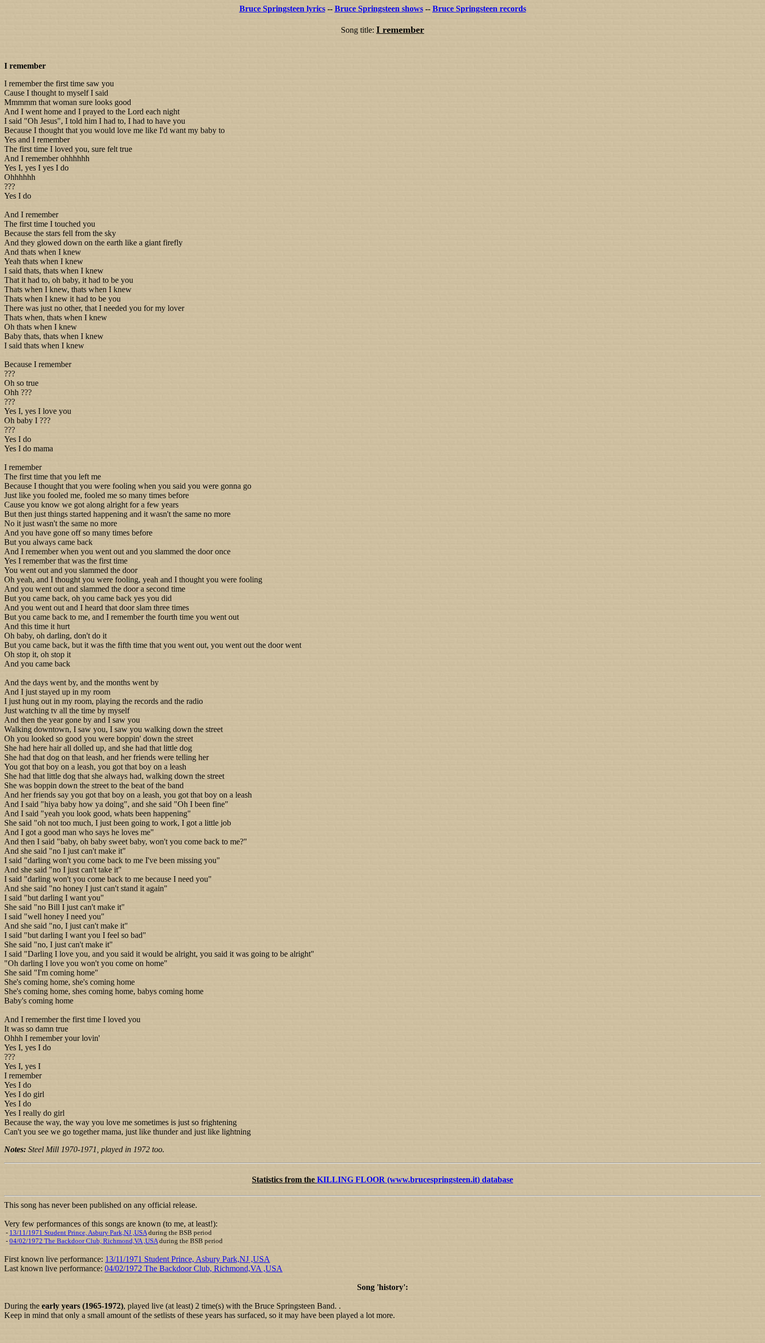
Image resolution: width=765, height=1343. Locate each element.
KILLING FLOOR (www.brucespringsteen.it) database (415, 1179)
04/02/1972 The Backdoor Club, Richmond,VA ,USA (83, 1241)
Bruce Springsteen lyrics (282, 8)
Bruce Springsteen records (479, 8)
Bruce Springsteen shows (379, 8)
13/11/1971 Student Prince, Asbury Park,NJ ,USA (78, 1232)
